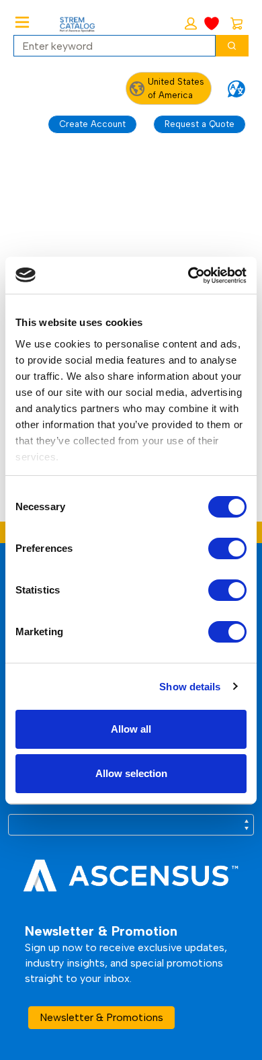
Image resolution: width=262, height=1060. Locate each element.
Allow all (131, 729)
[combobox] (109, 46)
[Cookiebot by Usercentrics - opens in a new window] (188, 275)
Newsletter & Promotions (101, 1017)
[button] (191, 23)
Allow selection (131, 773)
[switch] (227, 548)
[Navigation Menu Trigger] (22, 22)
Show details (189, 686)
